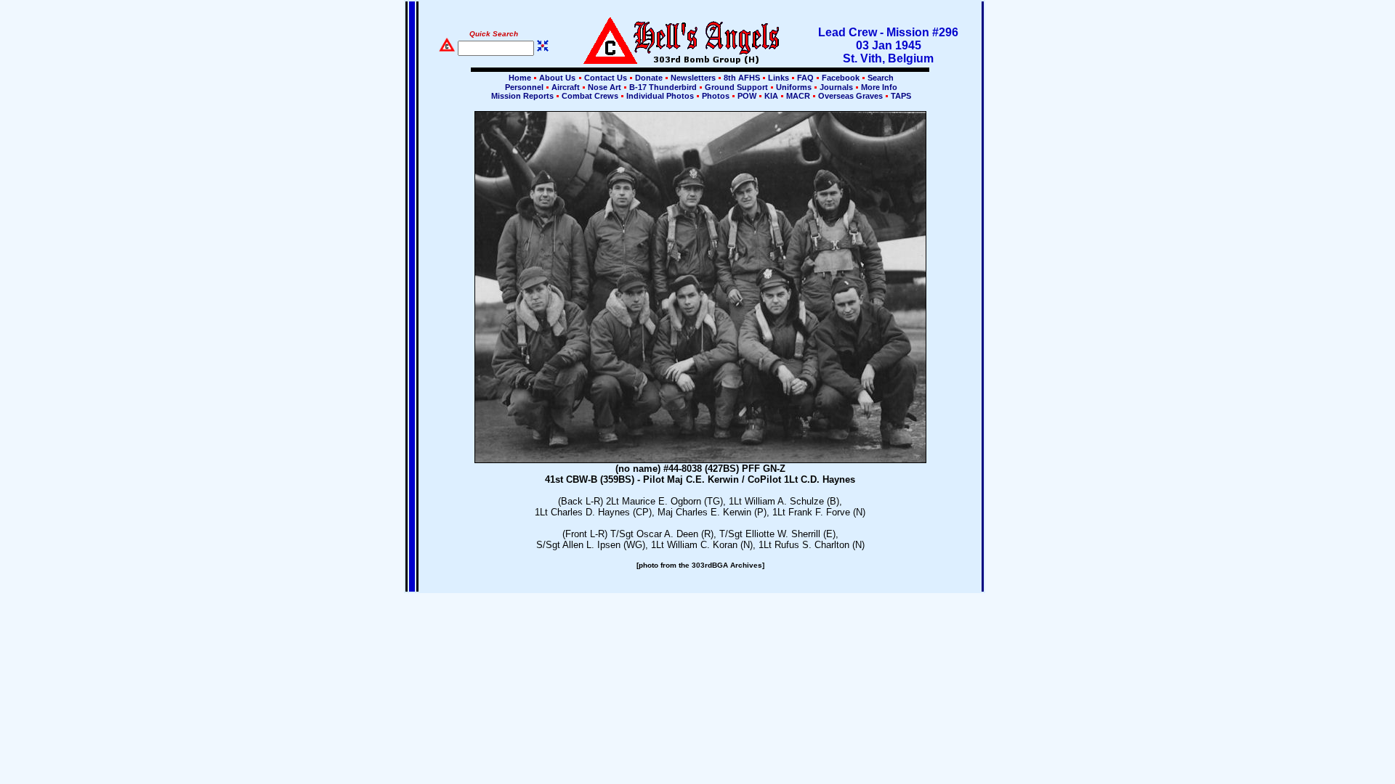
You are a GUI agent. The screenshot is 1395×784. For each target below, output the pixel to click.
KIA (771, 95)
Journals (836, 87)
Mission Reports (522, 95)
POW (747, 95)
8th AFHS (741, 77)
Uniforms (794, 87)
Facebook (841, 77)
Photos (716, 95)
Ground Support (736, 87)
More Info (878, 87)
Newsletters (693, 77)
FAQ (805, 77)
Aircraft (565, 87)
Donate (649, 77)
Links (778, 77)
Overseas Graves (850, 95)
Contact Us (605, 77)
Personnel (524, 87)
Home (519, 77)
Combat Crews (589, 95)
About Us (556, 77)
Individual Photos (660, 95)
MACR (798, 95)
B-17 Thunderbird (663, 87)
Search (879, 77)
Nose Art (604, 87)
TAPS (900, 95)
